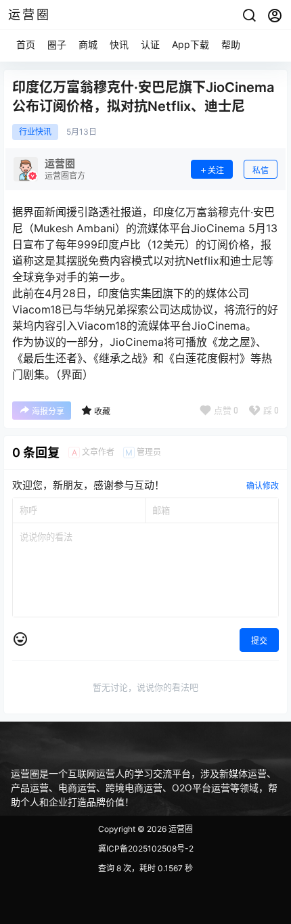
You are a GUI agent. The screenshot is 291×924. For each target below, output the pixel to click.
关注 (216, 170)
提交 (259, 641)
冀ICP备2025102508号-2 (146, 848)
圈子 (56, 44)
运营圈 (179, 829)
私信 (260, 170)
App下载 (190, 44)
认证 (150, 44)
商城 (88, 44)
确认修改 (262, 486)
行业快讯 (35, 132)
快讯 (119, 44)
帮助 (230, 44)
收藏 (102, 411)
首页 (25, 44)
